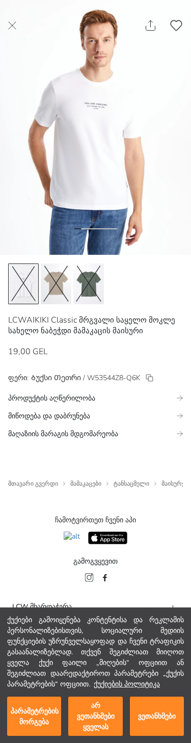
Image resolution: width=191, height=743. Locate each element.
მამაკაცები (85, 484)
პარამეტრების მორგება (35, 716)
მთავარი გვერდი (33, 484)
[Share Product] (150, 25)
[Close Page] (12, 25)
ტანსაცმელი (131, 484)
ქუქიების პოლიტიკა (127, 684)
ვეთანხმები (157, 716)
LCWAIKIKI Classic (42, 320)
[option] (23, 283)
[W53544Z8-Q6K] (149, 378)
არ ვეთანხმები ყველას (96, 716)
